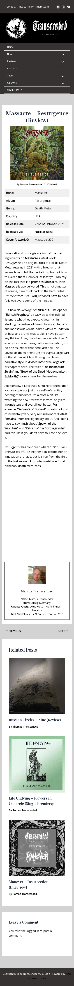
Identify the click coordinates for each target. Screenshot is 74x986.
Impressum (42, 6)
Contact (11, 6)
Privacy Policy (26, 6)
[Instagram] (63, 7)
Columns (12, 82)
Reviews (11, 61)
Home (10, 46)
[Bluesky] (68, 7)
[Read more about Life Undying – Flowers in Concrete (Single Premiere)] (37, 764)
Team (10, 75)
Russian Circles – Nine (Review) (35, 719)
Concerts (12, 68)
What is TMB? (14, 90)
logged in (32, 931)
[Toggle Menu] (62, 55)
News (10, 54)
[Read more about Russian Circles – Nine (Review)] (37, 686)
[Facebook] (58, 7)
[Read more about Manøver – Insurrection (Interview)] (37, 848)
